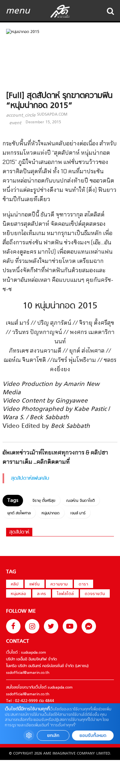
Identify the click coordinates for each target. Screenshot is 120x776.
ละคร (41, 594)
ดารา (83, 584)
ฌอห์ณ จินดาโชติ (80, 501)
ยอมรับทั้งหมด (92, 735)
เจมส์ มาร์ (77, 513)
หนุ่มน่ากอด (51, 513)
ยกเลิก (53, 735)
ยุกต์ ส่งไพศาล (19, 513)
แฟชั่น (34, 584)
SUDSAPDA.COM (52, 114)
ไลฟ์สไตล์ (65, 594)
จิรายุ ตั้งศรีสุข (43, 501)
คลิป (15, 584)
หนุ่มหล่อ (18, 594)
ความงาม (59, 584)
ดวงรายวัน (95, 594)
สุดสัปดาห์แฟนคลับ (30, 478)
